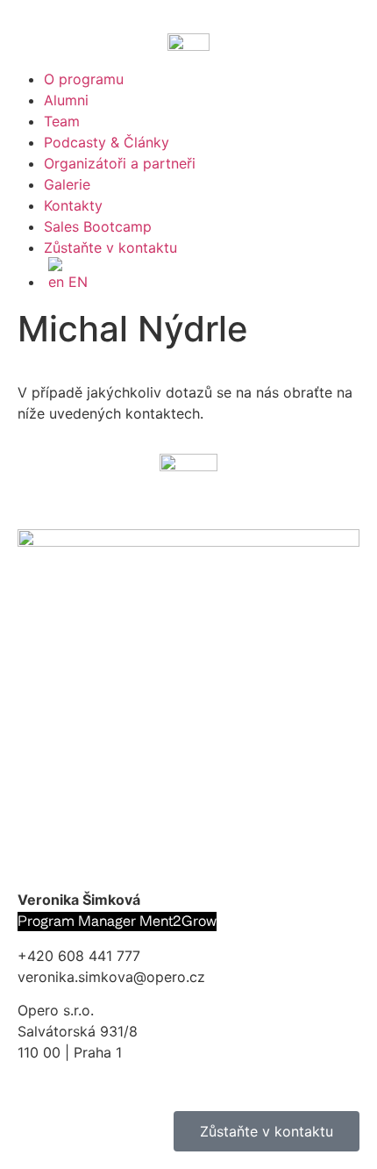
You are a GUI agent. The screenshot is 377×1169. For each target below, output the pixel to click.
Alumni (66, 100)
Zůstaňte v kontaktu (110, 247)
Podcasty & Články (106, 142)
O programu (84, 79)
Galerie (67, 184)
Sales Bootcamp (98, 226)
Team (62, 121)
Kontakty (73, 205)
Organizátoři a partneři (120, 163)
